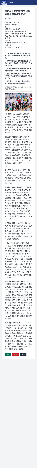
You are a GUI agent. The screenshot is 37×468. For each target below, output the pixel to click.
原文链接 (8, 19)
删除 (15, 354)
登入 (34, 3)
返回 (23, 354)
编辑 (8, 354)
